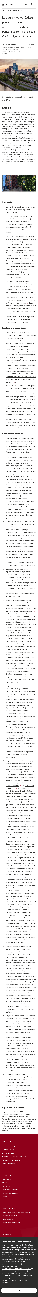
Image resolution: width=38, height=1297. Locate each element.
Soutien (8, 1163)
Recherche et (10, 1193)
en (20, 4)
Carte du (8, 1216)
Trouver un (8, 1153)
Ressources (10, 1160)
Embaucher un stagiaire (12, 1156)
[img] (7, 4)
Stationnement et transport (15, 1212)
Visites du (8, 1208)
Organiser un (11, 1223)
